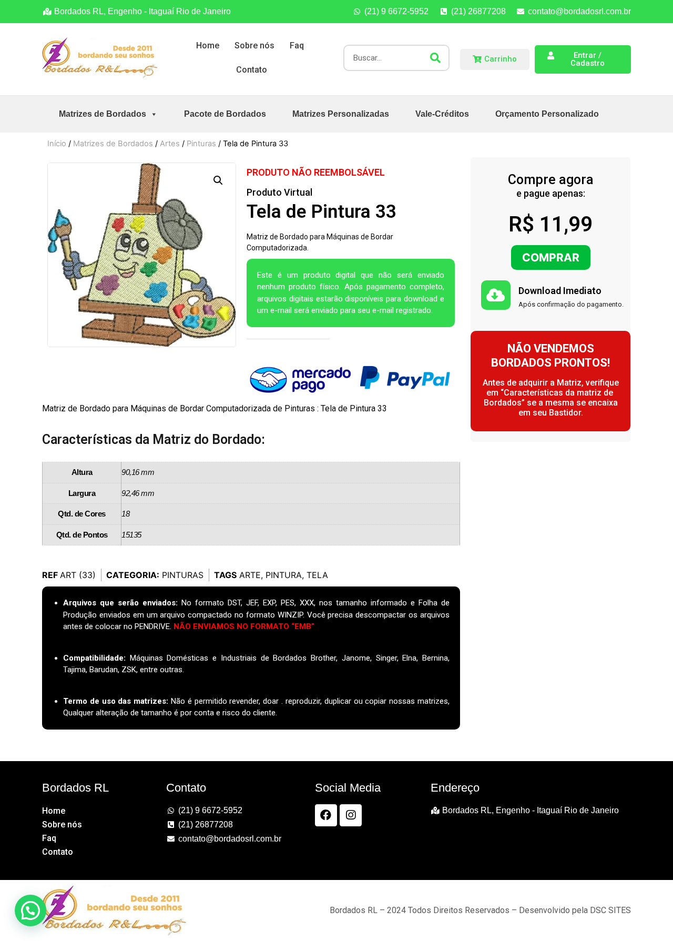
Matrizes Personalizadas (340, 113)
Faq (297, 45)
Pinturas (201, 143)
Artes (170, 143)
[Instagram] (351, 815)
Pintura (284, 575)
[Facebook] (326, 815)
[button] (218, 180)
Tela (317, 575)
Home (207, 45)
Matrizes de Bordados (102, 113)
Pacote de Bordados (225, 113)
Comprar (550, 257)
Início (56, 143)
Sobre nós (254, 45)
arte (250, 575)
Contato (251, 70)
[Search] (435, 58)
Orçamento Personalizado (547, 113)
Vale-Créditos (442, 113)
